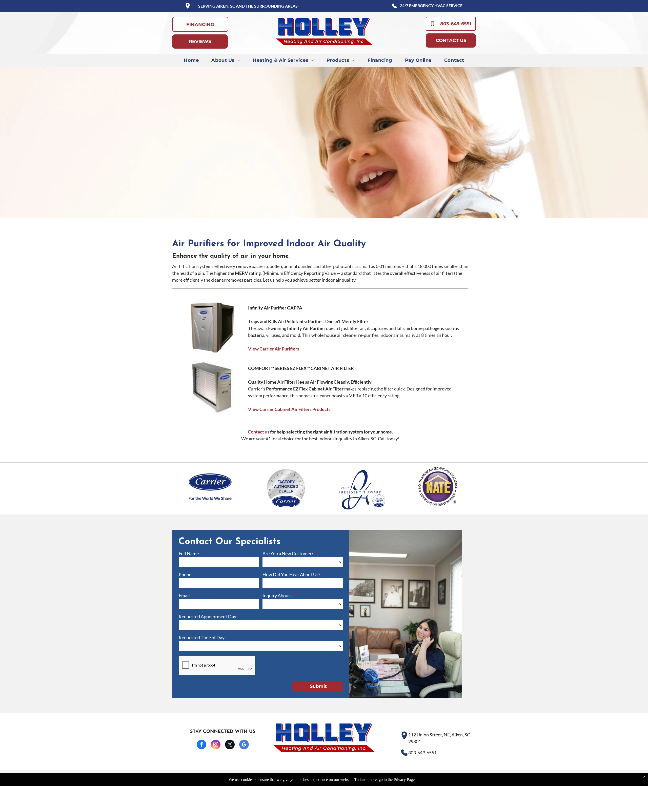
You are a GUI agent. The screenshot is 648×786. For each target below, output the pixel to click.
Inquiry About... (277, 595)
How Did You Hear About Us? (291, 574)
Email (184, 595)
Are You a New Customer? (287, 553)
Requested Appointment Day (207, 616)
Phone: (186, 574)
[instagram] (215, 745)
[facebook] (201, 745)
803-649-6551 (422, 752)
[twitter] (230, 745)
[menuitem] (191, 60)
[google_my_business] (244, 745)
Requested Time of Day (202, 637)
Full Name (189, 553)
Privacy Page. (405, 779)
